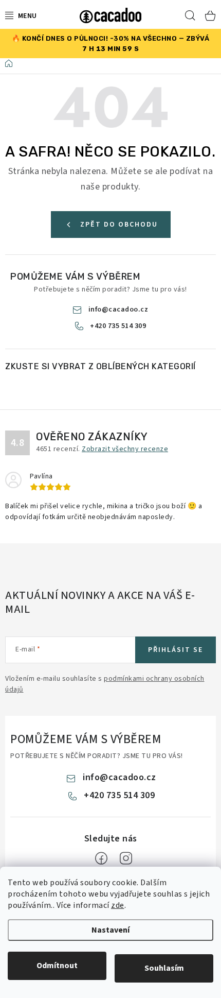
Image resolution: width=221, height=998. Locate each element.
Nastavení (110, 930)
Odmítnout (57, 965)
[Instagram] (126, 858)
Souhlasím (164, 968)
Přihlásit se (175, 650)
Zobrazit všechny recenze (125, 449)
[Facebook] (101, 858)
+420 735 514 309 (118, 326)
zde (117, 905)
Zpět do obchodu (119, 224)
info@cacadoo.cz (118, 309)
